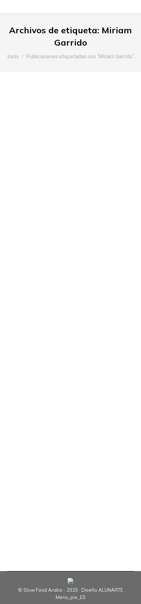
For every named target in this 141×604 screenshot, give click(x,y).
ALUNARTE (110, 590)
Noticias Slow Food (54, 133)
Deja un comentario (38, 146)
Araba (23, 133)
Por (40, 139)
